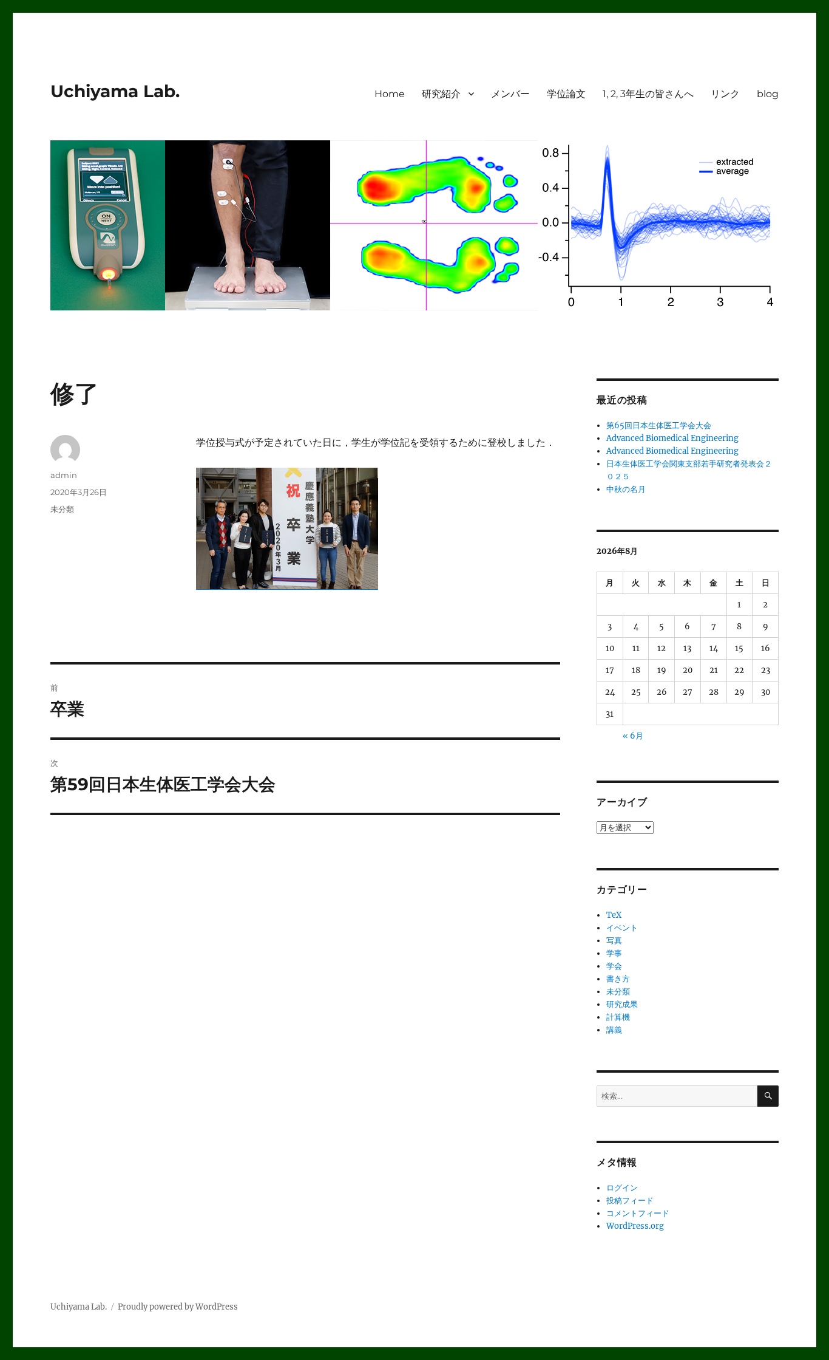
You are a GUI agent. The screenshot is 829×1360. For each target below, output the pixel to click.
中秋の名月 (626, 489)
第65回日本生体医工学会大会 (658, 425)
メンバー (510, 94)
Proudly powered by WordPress (178, 1307)
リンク (725, 94)
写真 (614, 940)
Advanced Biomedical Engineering (672, 438)
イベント (622, 928)
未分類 (62, 509)
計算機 (618, 1017)
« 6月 (633, 736)
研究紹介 (441, 94)
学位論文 (566, 94)
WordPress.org (635, 1226)
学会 (614, 966)
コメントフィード (637, 1213)
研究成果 (622, 1004)
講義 (614, 1030)
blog (768, 94)
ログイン (622, 1188)
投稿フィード (630, 1200)
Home (389, 94)
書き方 (618, 979)
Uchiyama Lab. (115, 91)
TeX (613, 915)
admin (63, 475)
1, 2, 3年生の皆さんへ (648, 94)
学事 (614, 953)
